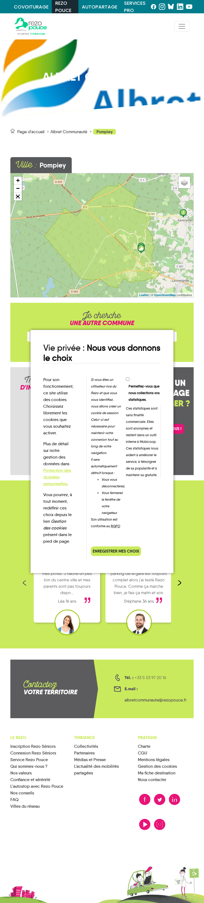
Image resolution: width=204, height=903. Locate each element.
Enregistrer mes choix (116, 551)
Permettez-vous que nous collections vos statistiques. (144, 393)
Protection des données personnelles (57, 477)
